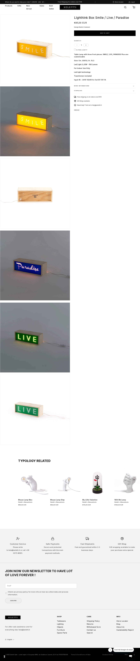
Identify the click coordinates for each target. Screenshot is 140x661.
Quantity (77, 40)
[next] (95, 2)
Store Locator (122, 621)
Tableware (61, 621)
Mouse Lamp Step (57, 500)
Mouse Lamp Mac (25, 500)
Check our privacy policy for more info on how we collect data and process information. (38, 593)
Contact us (91, 630)
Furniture (61, 630)
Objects (60, 627)
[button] (125, 7)
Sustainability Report (125, 630)
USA (39, 2)
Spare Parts (62, 633)
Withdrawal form (94, 627)
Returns (90, 624)
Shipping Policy (93, 621)
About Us (120, 627)
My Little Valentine (89, 500)
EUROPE (34, 2)
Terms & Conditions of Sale (80, 654)
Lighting (60, 624)
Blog (118, 624)
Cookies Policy (107, 654)
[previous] (45, 2)
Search (90, 633)
